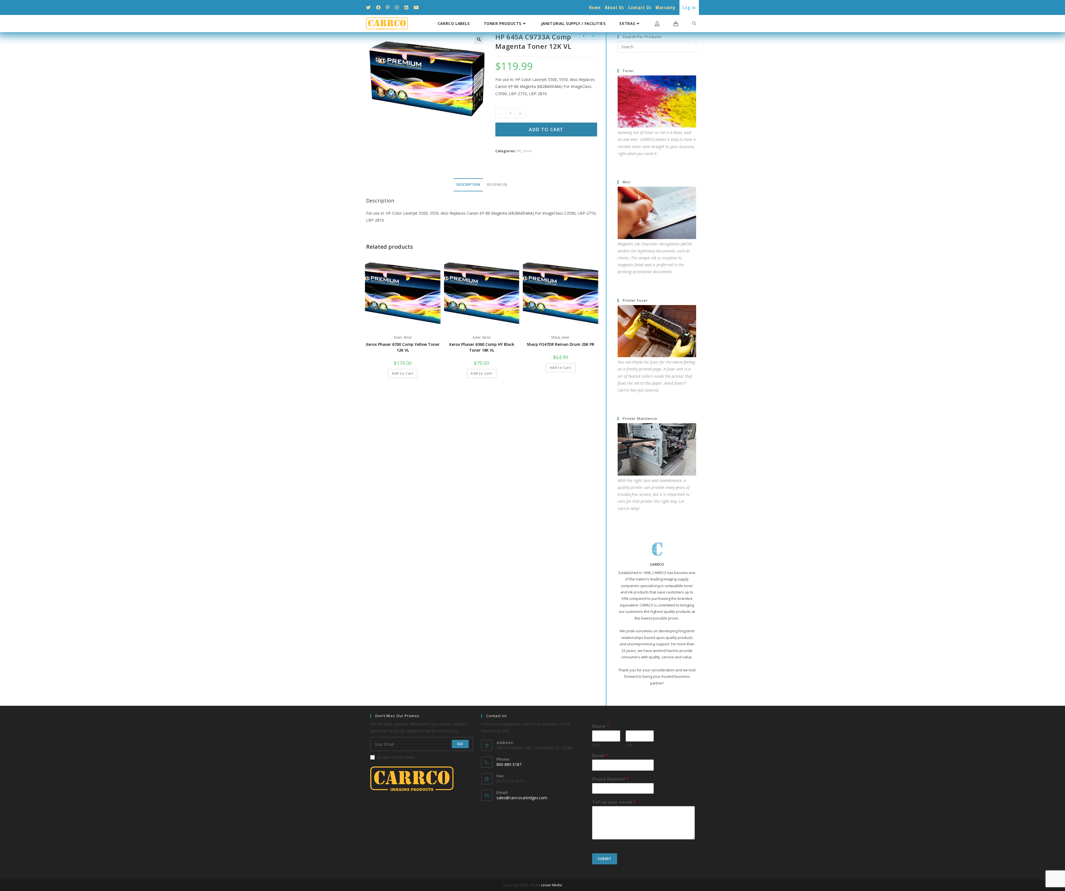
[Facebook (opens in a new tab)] (378, 7)
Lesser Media (551, 885)
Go (460, 744)
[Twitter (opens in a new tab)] (369, 7)
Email (600, 756)
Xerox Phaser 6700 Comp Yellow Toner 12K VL (403, 347)
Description (468, 184)
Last (629, 745)
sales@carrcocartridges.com (521, 797)
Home (595, 7)
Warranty (665, 7)
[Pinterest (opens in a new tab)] (387, 7)
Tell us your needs (614, 802)
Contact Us (639, 7)
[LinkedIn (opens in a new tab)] (406, 7)
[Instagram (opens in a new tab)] (397, 7)
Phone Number (610, 779)
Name (600, 726)
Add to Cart (546, 129)
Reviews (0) (497, 184)
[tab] (468, 185)
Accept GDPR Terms (395, 757)
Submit (605, 858)
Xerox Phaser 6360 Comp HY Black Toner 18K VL (481, 347)
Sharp (555, 337)
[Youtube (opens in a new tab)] (416, 7)
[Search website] (694, 23)
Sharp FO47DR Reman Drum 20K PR (560, 344)
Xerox (408, 337)
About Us (614, 7)
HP (518, 150)
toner (527, 150)
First (595, 745)
